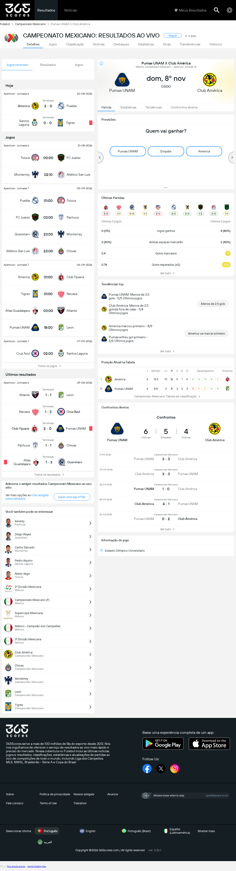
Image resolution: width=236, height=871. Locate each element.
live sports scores (16, 866)
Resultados (46, 10)
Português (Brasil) (139, 831)
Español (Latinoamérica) (180, 830)
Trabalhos (80, 803)
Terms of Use (48, 803)
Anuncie (112, 794)
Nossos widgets (84, 794)
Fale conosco (14, 803)
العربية (48, 842)
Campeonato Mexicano (30, 24)
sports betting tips (36, 866)
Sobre (10, 794)
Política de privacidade (55, 794)
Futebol (5, 24)
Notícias (70, 10)
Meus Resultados (192, 10)
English (90, 831)
